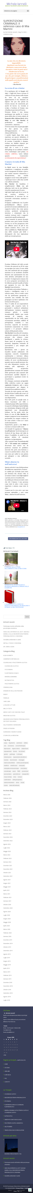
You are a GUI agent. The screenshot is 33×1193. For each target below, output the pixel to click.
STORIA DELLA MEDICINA (10, 735)
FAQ (6, 1078)
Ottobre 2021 (7, 872)
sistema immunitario (9, 782)
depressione (7, 748)
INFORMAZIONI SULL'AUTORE (18, 538)
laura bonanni (13, 760)
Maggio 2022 (7, 851)
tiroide (22, 782)
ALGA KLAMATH (8, 655)
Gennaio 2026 (7, 802)
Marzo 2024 (6, 805)
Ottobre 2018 (7, 989)
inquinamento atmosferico (19, 757)
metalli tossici (13, 765)
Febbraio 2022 (7, 858)
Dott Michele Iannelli (11, 32)
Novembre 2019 (8, 943)
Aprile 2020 (6, 926)
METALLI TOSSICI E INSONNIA (12, 643)
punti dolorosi (16, 774)
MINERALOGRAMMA (11, 676)
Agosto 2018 (7, 996)
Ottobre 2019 (7, 947)
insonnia (6, 760)
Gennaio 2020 (7, 936)
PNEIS (18, 771)
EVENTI (5, 694)
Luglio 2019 (6, 957)
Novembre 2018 (8, 986)
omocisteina (24, 768)
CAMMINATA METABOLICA (11, 659)
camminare (19, 743)
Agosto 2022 (7, 844)
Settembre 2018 (7, 993)
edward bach (25, 748)
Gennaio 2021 (7, 901)
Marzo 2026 (6, 794)
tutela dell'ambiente (14, 785)
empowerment (7, 751)
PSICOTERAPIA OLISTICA (12, 684)
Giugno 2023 (7, 823)
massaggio (21, 760)
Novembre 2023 (8, 819)
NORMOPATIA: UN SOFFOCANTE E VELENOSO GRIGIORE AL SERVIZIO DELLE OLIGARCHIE (17, 586)
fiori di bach (22, 751)
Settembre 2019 (7, 950)
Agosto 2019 (7, 954)
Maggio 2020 (7, 922)
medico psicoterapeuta (22, 763)
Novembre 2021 (8, 869)
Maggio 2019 (7, 965)
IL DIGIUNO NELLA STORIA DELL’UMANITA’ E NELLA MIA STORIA (15, 567)
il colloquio (19, 754)
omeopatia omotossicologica (11, 768)
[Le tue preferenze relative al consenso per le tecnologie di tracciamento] (30, 1190)
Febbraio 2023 (7, 830)
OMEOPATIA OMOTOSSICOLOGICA (13, 1119)
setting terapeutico (17, 779)
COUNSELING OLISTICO (12, 666)
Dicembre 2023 (7, 816)
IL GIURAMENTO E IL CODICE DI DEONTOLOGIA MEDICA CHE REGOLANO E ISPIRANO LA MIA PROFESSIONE (17, 605)
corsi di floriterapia (20, 746)
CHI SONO (7, 1067)
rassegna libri (25, 774)
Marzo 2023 (6, 826)
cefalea (25, 743)
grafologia (12, 754)
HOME (6, 1064)
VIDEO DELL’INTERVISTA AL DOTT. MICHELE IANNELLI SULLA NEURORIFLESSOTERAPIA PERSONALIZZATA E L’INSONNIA (16, 634)
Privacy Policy (19, 1188)
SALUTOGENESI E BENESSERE (12, 725)
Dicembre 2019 (7, 940)
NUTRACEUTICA (9, 680)
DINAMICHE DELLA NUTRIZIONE (12, 691)
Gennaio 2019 (7, 979)
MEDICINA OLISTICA (9, 715)
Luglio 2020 (6, 915)
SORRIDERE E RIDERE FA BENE (12, 732)
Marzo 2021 (6, 894)
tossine (6, 785)
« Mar (4, 1055)
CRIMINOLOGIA (7, 34)
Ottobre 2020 (7, 904)
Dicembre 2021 (7, 865)
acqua (5, 743)
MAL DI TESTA (7, 708)
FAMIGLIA (6, 698)
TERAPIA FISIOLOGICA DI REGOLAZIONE (14, 1130)
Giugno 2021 (7, 883)
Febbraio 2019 (7, 975)
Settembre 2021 (7, 876)
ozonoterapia (7, 771)
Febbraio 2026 (7, 798)
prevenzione (25, 771)
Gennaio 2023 (7, 833)
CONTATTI (7, 1082)
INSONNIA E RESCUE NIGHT (11, 1154)
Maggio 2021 (7, 887)
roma (14, 777)
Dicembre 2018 (7, 982)
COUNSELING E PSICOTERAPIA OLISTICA (15, 662)
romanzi (20, 777)
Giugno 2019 (7, 961)
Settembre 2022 (7, 841)
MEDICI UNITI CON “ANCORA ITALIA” (14, 712)
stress (17, 782)
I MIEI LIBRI (6, 701)
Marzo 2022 (6, 855)
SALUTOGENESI (8, 1126)
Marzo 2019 (6, 972)
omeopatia (22, 765)
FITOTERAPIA (8, 669)
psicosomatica (7, 774)
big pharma (12, 743)
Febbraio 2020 (7, 933)
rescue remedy (8, 777)
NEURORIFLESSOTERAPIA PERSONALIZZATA (15, 1097)
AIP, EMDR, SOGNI (8, 646)
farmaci (15, 751)
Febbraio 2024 (7, 809)
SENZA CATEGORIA (9, 728)
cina (5, 746)
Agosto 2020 (7, 911)
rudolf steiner (7, 779)
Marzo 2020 (6, 929)
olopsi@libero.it (21, 527)
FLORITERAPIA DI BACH (12, 673)
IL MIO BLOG (8, 1075)
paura (14, 771)
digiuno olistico (16, 748)
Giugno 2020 (7, 919)
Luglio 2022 (6, 848)
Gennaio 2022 (7, 862)
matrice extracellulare (9, 763)
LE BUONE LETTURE (9, 705)
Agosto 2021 (7, 880)
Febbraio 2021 (7, 897)
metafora (6, 765)
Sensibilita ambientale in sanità (12, 639)
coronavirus (11, 746)
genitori (6, 754)
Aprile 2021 (6, 890)
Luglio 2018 (6, 1000)
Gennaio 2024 (7, 812)
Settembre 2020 (7, 908)
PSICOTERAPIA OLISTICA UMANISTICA (14, 1123)
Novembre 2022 (8, 837)
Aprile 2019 (6, 968)
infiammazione (7, 757)
